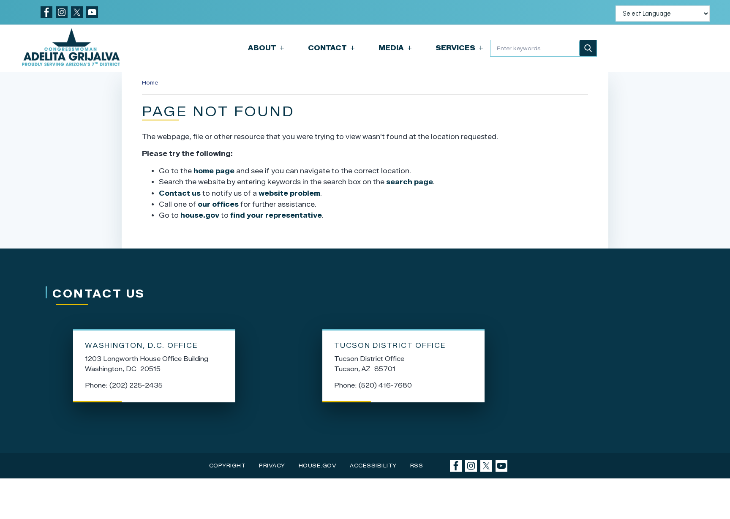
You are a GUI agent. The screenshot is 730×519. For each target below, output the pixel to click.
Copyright (227, 465)
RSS (416, 465)
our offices (218, 204)
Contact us (180, 193)
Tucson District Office (390, 345)
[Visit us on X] (77, 12)
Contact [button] (331, 48)
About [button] (266, 48)
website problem (289, 193)
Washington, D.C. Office (141, 345)
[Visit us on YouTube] (92, 12)
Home (150, 82)
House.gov (318, 465)
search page (409, 182)
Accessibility (373, 465)
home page (213, 171)
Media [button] (395, 48)
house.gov (199, 215)
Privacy (272, 465)
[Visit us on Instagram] (62, 12)
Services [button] (459, 48)
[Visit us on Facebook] (46, 12)
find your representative (276, 215)
